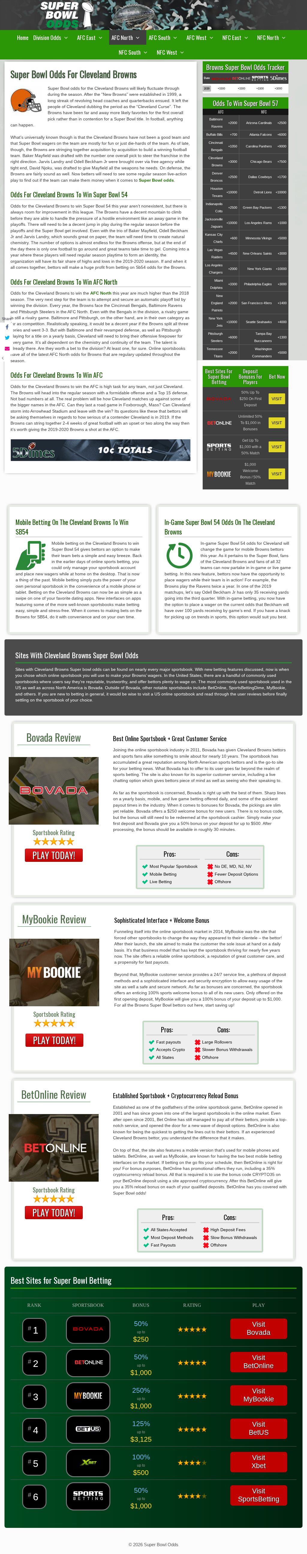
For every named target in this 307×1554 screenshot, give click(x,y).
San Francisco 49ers (256, 303)
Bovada (258, 1332)
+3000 (232, 161)
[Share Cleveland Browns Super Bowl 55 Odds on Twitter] (6, 338)
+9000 (281, 146)
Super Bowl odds (156, 180)
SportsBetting (258, 1499)
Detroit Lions (263, 192)
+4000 (282, 322)
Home (22, 37)
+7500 (281, 161)
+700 (233, 134)
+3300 (232, 284)
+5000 (282, 238)
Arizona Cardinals (259, 123)
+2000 (232, 123)
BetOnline (258, 1366)
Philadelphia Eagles (258, 284)
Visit (258, 1358)
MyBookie (258, 1399)
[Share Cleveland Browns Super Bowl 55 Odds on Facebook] (6, 328)
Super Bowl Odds (161, 1544)
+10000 (231, 192)
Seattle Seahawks (259, 322)
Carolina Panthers (259, 146)
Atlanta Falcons (260, 134)
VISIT (277, 398)
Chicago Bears (261, 161)
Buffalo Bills (214, 134)
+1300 (281, 207)
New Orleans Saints (257, 253)
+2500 (281, 123)
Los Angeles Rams (258, 223)
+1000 (282, 223)
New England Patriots (217, 303)
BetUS (259, 1432)
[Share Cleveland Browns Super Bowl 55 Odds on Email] (6, 349)
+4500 (232, 253)
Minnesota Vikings (259, 238)
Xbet (259, 1466)
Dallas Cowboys (260, 177)
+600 (233, 238)
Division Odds (47, 37)
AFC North (101, 293)
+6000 (281, 134)
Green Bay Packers (257, 207)
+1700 (281, 177)
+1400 (282, 303)
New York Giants (259, 269)
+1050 (232, 146)
